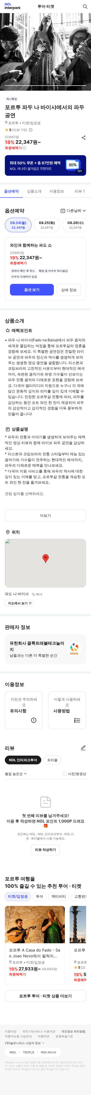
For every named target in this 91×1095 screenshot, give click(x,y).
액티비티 (58, 896)
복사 (39, 594)
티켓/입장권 (18, 896)
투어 (39, 896)
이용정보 (57, 191)
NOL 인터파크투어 (23, 760)
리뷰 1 (80, 191)
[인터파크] (10, 6)
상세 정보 (69, 290)
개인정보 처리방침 (73, 1031)
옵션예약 (11, 191)
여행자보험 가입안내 (18, 1036)
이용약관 (11, 1031)
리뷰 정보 (31, 130)
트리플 (52, 760)
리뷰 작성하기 (45, 849)
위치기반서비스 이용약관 (39, 1031)
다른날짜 (74, 210)
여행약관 (44, 1036)
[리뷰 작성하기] (83, 748)
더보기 (45, 515)
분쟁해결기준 (64, 1036)
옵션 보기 (32, 289)
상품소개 (34, 191)
